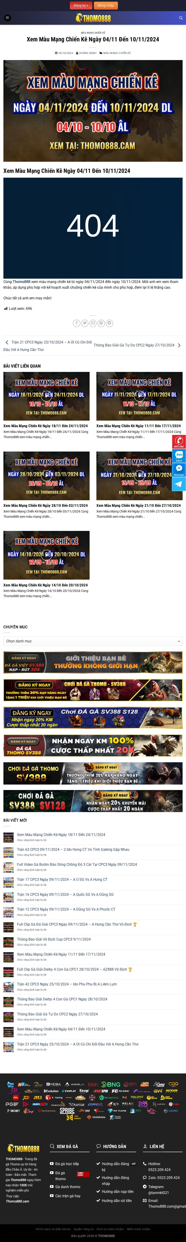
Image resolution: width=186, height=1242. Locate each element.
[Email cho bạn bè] (93, 323)
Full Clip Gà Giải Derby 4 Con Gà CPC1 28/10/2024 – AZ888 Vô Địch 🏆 (74, 969)
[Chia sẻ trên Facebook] (76, 323)
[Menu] (7, 18)
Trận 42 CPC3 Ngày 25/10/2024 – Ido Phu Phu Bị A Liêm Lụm (67, 984)
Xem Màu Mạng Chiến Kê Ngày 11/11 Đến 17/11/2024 (138, 426)
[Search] (181, 18)
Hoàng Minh (88, 53)
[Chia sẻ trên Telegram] (109, 323)
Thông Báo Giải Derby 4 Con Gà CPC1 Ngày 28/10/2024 (62, 999)
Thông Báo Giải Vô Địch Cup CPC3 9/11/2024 (54, 939)
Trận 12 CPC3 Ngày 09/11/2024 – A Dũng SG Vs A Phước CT (66, 909)
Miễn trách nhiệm (139, 1229)
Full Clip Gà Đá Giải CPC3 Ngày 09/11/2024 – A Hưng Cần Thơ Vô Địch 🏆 (77, 924)
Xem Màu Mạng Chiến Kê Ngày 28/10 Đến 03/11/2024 (45, 505)
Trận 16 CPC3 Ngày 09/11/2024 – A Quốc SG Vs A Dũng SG (65, 894)
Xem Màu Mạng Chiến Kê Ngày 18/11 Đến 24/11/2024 (45, 426)
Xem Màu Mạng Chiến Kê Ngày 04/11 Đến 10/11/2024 (61, 1029)
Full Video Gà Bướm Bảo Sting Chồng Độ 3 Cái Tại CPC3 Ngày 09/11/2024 (77, 864)
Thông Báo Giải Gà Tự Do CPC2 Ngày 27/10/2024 (134, 345)
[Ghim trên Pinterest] (101, 323)
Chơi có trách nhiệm (110, 1229)
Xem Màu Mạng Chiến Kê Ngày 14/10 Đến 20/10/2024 (45, 585)
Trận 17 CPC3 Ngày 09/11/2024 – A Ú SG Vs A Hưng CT (62, 879)
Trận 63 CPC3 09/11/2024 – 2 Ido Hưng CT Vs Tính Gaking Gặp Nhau (73, 849)
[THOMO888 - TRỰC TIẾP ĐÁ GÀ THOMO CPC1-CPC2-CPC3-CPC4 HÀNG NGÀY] (93, 18)
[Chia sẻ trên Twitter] (84, 323)
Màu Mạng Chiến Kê (93, 32)
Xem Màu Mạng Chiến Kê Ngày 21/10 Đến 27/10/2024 (138, 505)
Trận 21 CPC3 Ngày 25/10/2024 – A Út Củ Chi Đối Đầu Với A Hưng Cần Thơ (77, 1044)
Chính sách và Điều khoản (53, 1229)
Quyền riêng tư (84, 1229)
